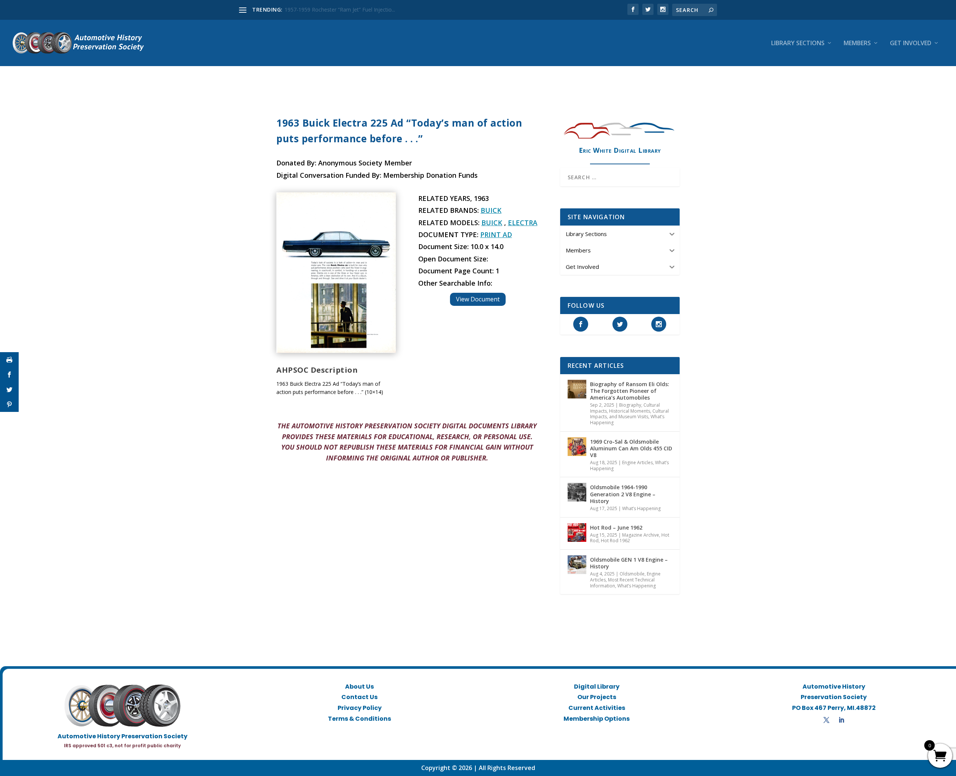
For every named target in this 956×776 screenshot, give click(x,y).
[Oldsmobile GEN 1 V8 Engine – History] (577, 564)
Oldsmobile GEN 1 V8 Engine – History (629, 563)
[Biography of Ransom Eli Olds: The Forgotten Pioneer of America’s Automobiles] (577, 389)
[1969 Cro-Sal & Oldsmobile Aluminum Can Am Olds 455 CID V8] (577, 446)
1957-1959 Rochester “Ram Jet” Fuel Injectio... (340, 9)
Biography (630, 405)
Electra (522, 222)
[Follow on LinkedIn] (841, 720)
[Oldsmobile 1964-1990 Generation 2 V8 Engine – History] (577, 492)
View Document (478, 299)
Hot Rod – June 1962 (616, 527)
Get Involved (910, 43)
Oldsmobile (632, 574)
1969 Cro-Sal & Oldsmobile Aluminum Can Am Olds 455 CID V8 (631, 448)
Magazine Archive (640, 535)
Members (857, 43)
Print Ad (496, 234)
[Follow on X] (826, 720)
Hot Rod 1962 (615, 540)
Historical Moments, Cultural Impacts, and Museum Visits (629, 414)
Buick (491, 210)
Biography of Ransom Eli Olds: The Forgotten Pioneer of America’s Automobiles (629, 391)
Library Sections (798, 43)
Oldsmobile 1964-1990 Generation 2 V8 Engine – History (622, 494)
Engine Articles (637, 462)
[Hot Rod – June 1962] (577, 532)
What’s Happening (641, 508)
